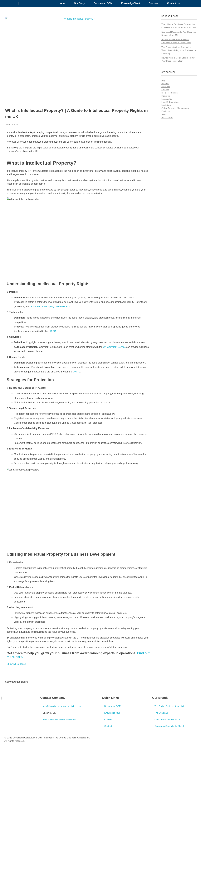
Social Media (167, 117)
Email (38, 781)
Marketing (166, 105)
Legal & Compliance (170, 102)
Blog (163, 80)
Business (165, 86)
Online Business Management (175, 108)
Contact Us (173, 3)
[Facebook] (5, 706)
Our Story (79, 3)
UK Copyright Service (114, 347)
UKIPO (52, 331)
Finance (165, 89)
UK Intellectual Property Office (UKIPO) (49, 306)
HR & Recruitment (169, 93)
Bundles (165, 83)
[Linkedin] (21, 706)
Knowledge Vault (130, 3)
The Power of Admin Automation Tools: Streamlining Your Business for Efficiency (178, 50)
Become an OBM (103, 3)
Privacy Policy (137, 739)
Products (165, 111)
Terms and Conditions (176, 739)
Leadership (166, 99)
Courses (153, 3)
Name (12, 783)
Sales (164, 114)
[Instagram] (13, 706)
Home (62, 3)
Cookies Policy (154, 739)
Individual (165, 96)
